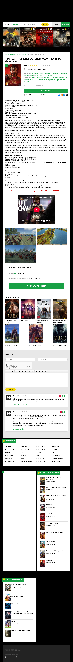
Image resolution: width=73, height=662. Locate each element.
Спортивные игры (57, 455)
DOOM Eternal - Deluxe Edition (54, 532)
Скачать (45, 90)
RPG (22, 452)
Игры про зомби (40, 461)
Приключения (9, 455)
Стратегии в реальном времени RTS (53, 80)
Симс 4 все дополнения (18, 594)
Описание (29, 69)
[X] (67, 95)
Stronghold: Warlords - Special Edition (60, 322)
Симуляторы (39, 455)
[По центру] (22, 371)
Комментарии (41, 69)
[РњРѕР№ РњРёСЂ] (64, 95)
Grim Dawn (49, 560)
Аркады (38, 452)
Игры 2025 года (40, 446)
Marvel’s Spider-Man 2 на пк (54, 514)
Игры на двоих (40, 458)
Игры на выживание (26, 461)
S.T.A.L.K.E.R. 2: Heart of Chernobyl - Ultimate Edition (56, 478)
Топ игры (8, 446)
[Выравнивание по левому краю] (19, 371)
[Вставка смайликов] (29, 371)
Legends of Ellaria (11, 345)
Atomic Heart (49, 504)
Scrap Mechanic (50, 541)
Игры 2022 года (25, 449)
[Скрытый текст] (36, 371)
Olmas (15, 412)
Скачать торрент (36, 286)
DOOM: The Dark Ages (52, 523)
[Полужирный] (7, 371)
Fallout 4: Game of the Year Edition (21, 630)
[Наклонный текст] (10, 371)
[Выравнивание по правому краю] (25, 371)
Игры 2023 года (9, 449)
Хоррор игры (9, 458)
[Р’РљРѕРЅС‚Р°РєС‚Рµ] (59, 95)
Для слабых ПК (9, 461)
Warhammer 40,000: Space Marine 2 (56, 551)
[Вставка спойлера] (45, 371)
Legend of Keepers (35, 345)
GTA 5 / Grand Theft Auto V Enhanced (56, 487)
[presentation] (4, 37)
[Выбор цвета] (33, 371)
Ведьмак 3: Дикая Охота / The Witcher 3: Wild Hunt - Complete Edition (22, 612)
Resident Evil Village (59, 345)
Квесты (23, 458)
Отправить (10, 389)
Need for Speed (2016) (17, 603)
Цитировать (17, 404)
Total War (27, 82)
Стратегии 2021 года (34, 80)
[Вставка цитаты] (39, 371)
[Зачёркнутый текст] (16, 371)
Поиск (45, 24)
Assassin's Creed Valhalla (42, 322)
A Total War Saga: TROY (10, 322)
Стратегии (23, 455)
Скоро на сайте (56, 461)
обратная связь (12, 657)
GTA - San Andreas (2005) (18, 584)
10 (47, 65)
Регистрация (65, 24)
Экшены (54, 449)
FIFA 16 (13, 621)
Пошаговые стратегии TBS (43, 75)
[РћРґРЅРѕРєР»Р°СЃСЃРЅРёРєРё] (62, 95)
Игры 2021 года (40, 449)
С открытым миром (57, 458)
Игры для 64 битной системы (41, 77)
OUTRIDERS (25, 320)
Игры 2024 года (56, 446)
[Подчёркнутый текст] (13, 371)
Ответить (25, 404)
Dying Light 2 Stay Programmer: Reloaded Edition (56, 496)
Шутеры (7, 452)
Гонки (53, 452)
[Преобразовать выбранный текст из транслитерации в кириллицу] (42, 371)
